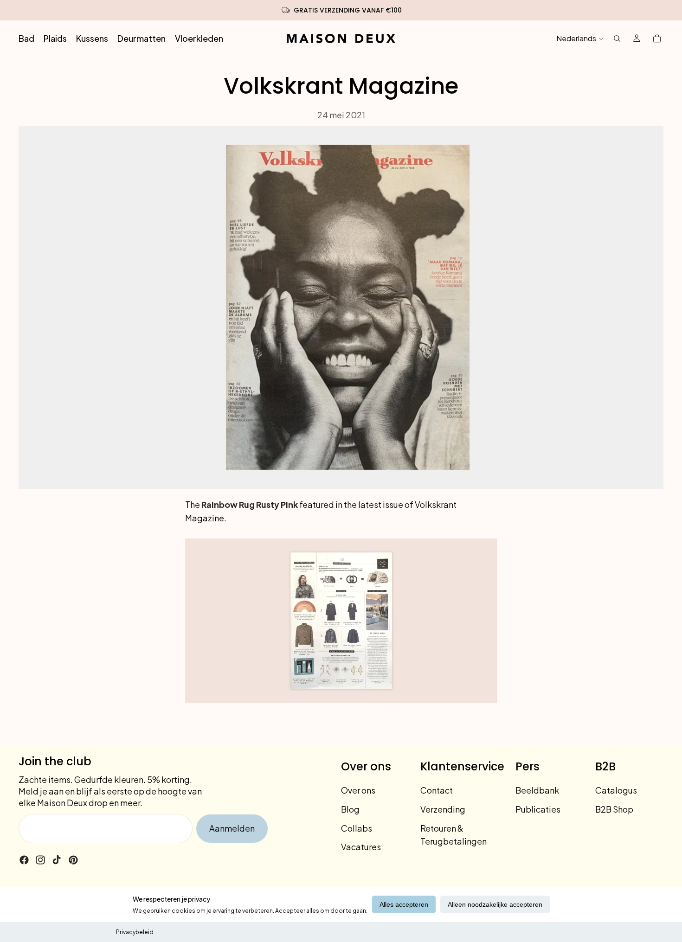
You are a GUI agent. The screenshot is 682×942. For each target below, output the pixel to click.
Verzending (442, 809)
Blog (350, 809)
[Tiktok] (56, 859)
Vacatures (361, 846)
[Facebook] (24, 859)
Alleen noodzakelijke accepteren (495, 904)
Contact (436, 790)
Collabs (356, 828)
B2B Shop (614, 809)
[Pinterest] (73, 859)
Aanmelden (232, 828)
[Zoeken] (617, 38)
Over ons (358, 790)
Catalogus (616, 790)
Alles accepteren (404, 904)
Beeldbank (537, 790)
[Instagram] (40, 859)
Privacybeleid (135, 932)
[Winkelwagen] (657, 38)
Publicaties (537, 809)
